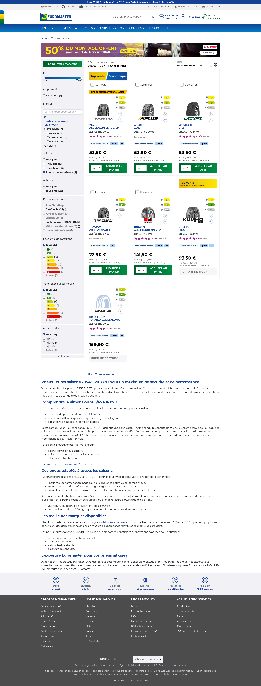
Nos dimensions (184, 621)
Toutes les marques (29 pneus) (56, 123)
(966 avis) (162, 238)
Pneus (179, 616)
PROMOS (154, 28)
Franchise (71, 7)
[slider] (43, 78)
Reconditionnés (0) (58, 230)
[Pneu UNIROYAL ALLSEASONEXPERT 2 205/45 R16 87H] (147, 209)
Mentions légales (117, 665)
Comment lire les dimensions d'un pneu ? (66, 464)
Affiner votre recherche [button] (62, 64)
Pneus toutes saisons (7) (61, 172)
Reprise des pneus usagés (144, 631)
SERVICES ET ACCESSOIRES (75, 28)
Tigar (88, 636)
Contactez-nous (48, 626)
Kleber (89, 626)
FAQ (133, 616)
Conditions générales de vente (91, 665)
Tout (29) (51, 159)
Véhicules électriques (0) (61, 226)
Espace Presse (47, 621)
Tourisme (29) (54, 190)
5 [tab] (139, 53)
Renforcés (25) (55, 209)
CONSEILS (135, 28)
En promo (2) (54, 95)
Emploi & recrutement (95, 7)
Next (217, 50)
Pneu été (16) (54, 163)
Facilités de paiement (142, 621)
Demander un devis (188, 7)
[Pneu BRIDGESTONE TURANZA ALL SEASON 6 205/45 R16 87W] (103, 298)
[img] (79, 112)
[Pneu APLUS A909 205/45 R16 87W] (147, 106)
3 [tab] (130, 53)
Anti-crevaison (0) (57, 213)
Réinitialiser (63, 356)
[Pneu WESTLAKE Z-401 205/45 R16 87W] (192, 106)
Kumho (90, 631)
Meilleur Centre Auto (51, 611)
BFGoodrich (92, 641)
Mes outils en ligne (141, 611)
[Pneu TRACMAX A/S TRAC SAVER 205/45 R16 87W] (103, 208)
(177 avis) (207, 136)
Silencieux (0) (54, 217)
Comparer (101, 84)
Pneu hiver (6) (55, 168)
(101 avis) (117, 136)
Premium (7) (55, 129)
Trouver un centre (161, 7)
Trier (179, 62)
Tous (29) (51, 245)
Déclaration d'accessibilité (145, 626)
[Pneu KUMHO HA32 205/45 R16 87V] (192, 209)
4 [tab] (135, 53)
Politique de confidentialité (142, 665)
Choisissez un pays (147, 659)
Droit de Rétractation (51, 631)
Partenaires (46, 646)
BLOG (168, 28)
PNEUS (46, 28)
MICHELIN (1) (55, 133)
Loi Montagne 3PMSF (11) (61, 222)
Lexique (135, 606)
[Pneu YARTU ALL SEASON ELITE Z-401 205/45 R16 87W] (103, 106)
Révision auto (183, 626)
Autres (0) (52, 275)
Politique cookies (140, 636)
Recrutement (47, 636)
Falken (89, 621)
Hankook (90, 616)
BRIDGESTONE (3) (58, 142)
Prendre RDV (212, 7)
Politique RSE (47, 616)
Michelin (90, 606)
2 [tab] (125, 53)
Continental (92, 611)
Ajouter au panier (114, 168)
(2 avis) (203, 238)
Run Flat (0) (53, 205)
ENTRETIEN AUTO (111, 28)
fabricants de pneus (115, 522)
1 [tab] (121, 53)
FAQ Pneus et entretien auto (191, 631)
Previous (43, 50)
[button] (62, 205)
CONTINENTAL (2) (58, 138)
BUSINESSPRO (52, 7)
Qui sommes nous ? (51, 606)
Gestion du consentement (172, 665)
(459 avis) (117, 328)
